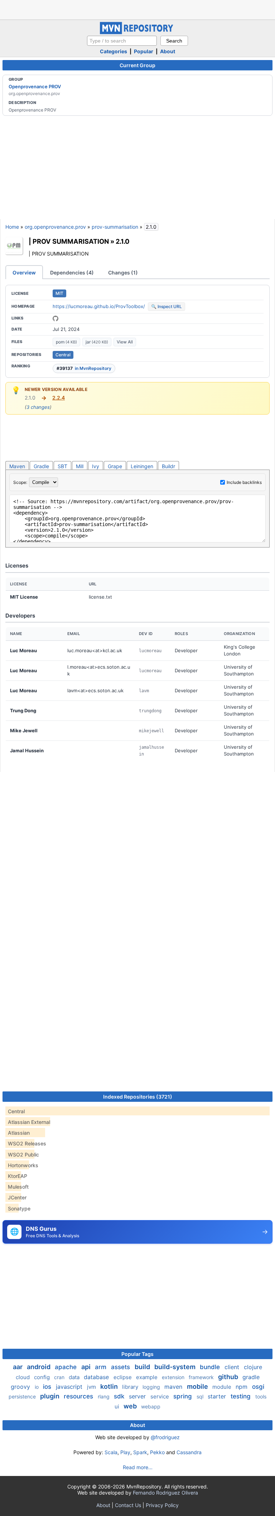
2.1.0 (123, 241)
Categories (113, 51)
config (42, 1377)
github (229, 1377)
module (222, 1386)
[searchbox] (122, 41)
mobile (198, 1386)
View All (125, 342)
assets (121, 1367)
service (160, 1396)
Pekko (157, 1452)
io (37, 1387)
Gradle (41, 466)
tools (260, 1396)
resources (79, 1396)
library (131, 1386)
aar (18, 1367)
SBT (62, 466)
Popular (143, 51)
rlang (104, 1396)
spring (183, 1396)
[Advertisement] (137, 9)
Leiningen (142, 466)
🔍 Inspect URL (166, 306)
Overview (24, 272)
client (233, 1367)
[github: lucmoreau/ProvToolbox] (55, 318)
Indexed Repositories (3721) (137, 1097)
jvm (92, 1386)
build (143, 1367)
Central (63, 354)
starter (218, 1396)
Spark (140, 1452)
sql (201, 1396)
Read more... (138, 1467)
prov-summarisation (115, 227)
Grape (115, 466)
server (138, 1396)
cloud (23, 1377)
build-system (175, 1367)
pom (66, 342)
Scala (111, 1452)
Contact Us (128, 1505)
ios (48, 1386)
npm (242, 1386)
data (75, 1377)
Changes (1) (123, 272)
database (97, 1377)
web (131, 1406)
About (167, 51)
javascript (70, 1386)
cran (60, 1377)
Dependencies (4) (72, 272)
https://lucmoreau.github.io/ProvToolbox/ (99, 306)
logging (152, 1387)
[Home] (137, 32)
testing (241, 1396)
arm (101, 1367)
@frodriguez (165, 1437)
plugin (50, 1396)
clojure (253, 1367)
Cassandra (189, 1452)
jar (97, 342)
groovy (21, 1386)
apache (66, 1367)
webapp (150, 1406)
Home (12, 227)
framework (202, 1377)
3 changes (38, 407)
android (39, 1367)
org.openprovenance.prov (55, 227)
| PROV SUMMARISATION (69, 241)
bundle (211, 1367)
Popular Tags (137, 1354)
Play (125, 1452)
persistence (23, 1396)
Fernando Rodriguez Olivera (165, 1493)
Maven (17, 466)
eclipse (123, 1377)
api (86, 1367)
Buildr (168, 466)
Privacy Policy (162, 1505)
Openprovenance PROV (35, 86)
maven (174, 1386)
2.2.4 (58, 398)
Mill (79, 466)
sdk (120, 1396)
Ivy (95, 466)
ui (118, 1406)
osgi (258, 1386)
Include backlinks (244, 482)
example (147, 1377)
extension (174, 1377)
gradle (251, 1377)
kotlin (109, 1386)
